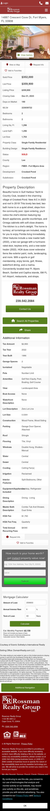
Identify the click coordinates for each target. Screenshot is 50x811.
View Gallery (27, 55)
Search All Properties (27, 320)
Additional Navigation (25, 687)
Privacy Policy (26, 743)
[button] (2, 42)
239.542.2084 (25, 300)
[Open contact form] (47, 2)
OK (25, 805)
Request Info (38, 64)
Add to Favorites (15, 70)
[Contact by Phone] (40, 2)
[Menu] (46, 10)
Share (27, 330)
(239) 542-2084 (11, 726)
